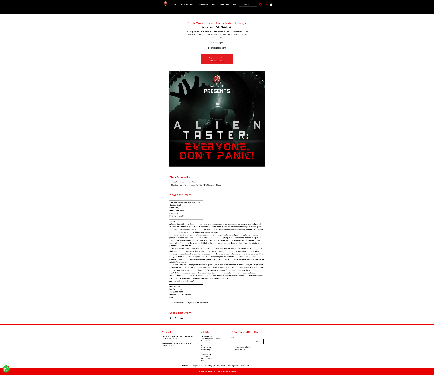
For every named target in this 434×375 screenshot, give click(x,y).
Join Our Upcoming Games (210, 339)
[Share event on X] (176, 318)
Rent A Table (205, 341)
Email (233, 337)
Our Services (205, 356)
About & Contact (206, 358)
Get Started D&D (206, 336)
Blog (202, 361)
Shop (202, 345)
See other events (217, 61)
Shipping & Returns (207, 347)
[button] (202, 4)
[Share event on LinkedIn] (181, 318)
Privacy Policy (205, 350)
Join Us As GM (206, 354)
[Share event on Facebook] (170, 318)
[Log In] (260, 4)
